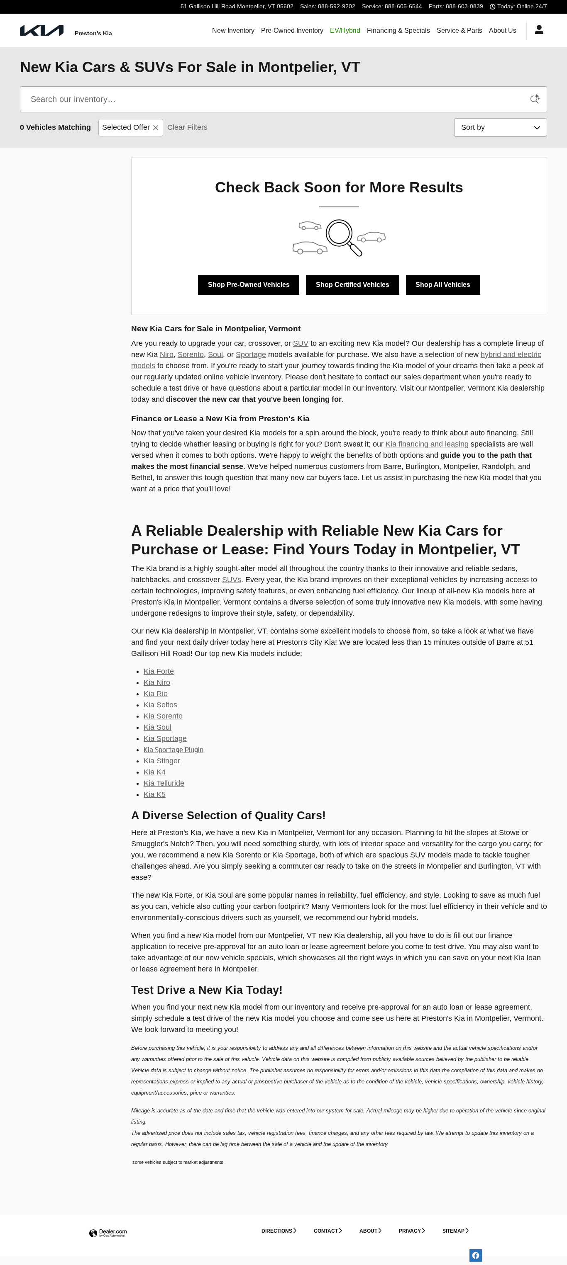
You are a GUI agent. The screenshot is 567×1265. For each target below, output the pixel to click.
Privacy (410, 1231)
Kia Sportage (165, 738)
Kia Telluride (164, 783)
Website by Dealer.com (108, 1233)
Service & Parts (459, 30)
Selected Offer (126, 127)
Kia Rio (156, 694)
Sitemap (453, 1231)
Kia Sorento (163, 716)
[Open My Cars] (537, 30)
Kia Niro (157, 682)
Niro (167, 354)
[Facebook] (475, 1255)
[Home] (42, 30)
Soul (215, 354)
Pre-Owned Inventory (292, 30)
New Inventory (233, 30)
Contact (326, 1231)
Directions (277, 1231)
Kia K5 (155, 794)
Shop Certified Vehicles (352, 284)
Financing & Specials (398, 30)
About (368, 1231)
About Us (502, 30)
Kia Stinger (162, 761)
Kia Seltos (160, 705)
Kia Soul (157, 727)
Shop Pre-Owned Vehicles (249, 284)
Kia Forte (159, 671)
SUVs (231, 579)
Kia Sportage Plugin (173, 749)
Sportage (251, 354)
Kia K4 (155, 772)
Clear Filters (187, 127)
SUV (300, 343)
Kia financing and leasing (427, 444)
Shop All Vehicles (442, 284)
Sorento (191, 354)
